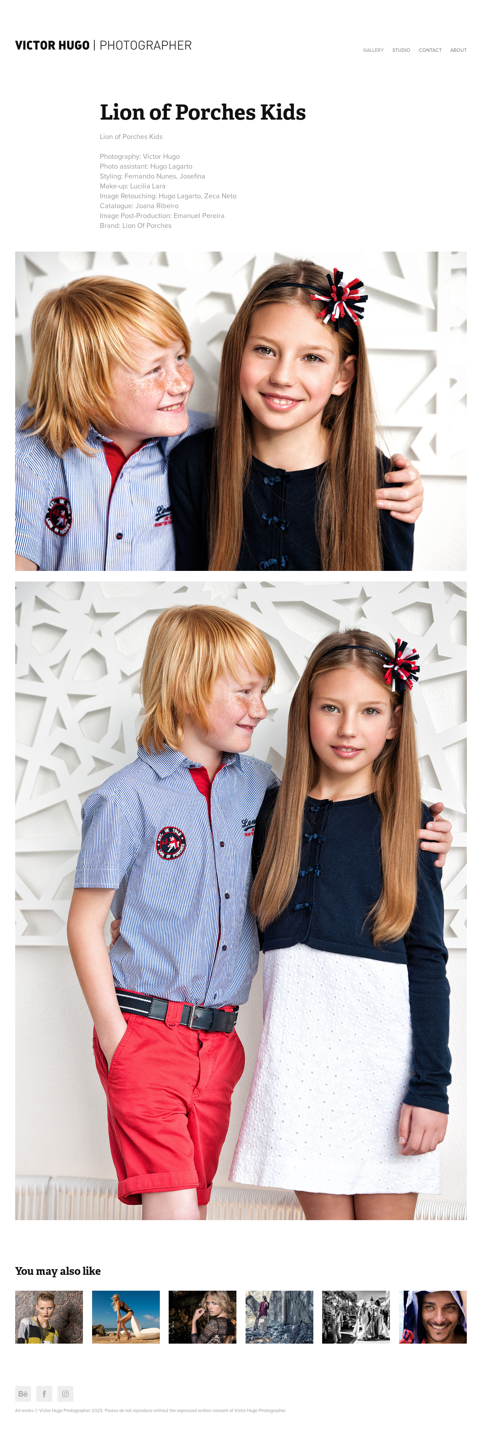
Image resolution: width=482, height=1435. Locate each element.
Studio (401, 50)
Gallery (373, 50)
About (458, 50)
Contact (430, 50)
